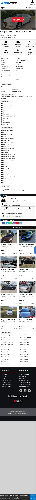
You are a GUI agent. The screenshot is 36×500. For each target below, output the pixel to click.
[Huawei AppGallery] (18, 401)
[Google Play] (13, 396)
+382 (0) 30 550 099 (25, 384)
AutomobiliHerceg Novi (7, 344)
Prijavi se (4, 374)
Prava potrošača (6, 384)
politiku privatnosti (14, 499)
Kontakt (4, 376)
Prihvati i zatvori (33, 497)
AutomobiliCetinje (24, 340)
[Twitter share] (7, 223)
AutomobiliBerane (6, 337)
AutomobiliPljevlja (24, 352)
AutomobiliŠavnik (24, 361)
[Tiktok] (29, 391)
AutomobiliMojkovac (25, 347)
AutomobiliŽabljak (5, 364)
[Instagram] (25, 391)
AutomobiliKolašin (24, 344)
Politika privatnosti (7, 382)
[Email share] (17, 223)
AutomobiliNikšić (5, 349)
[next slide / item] (34, 19)
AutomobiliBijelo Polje (25, 337)
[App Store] (23, 396)
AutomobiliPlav (5, 352)
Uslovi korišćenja (6, 380)
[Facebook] (20, 391)
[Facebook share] (3, 223)
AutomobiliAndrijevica (6, 335)
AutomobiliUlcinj (24, 359)
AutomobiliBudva (5, 340)
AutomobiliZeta (5, 361)
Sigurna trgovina (6, 386)
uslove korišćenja (4, 499)
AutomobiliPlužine (5, 354)
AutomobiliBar (23, 335)
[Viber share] (14, 223)
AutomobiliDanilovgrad (7, 342)
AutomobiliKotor (5, 347)
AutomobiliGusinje (24, 342)
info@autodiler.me (24, 386)
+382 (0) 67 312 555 (25, 382)
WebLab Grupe (23, 411)
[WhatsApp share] (10, 223)
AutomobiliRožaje (5, 357)
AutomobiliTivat (24, 357)
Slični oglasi (19, 228)
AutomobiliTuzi (5, 359)
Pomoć (4, 378)
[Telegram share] (21, 223)
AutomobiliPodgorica (25, 354)
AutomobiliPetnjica (24, 349)
